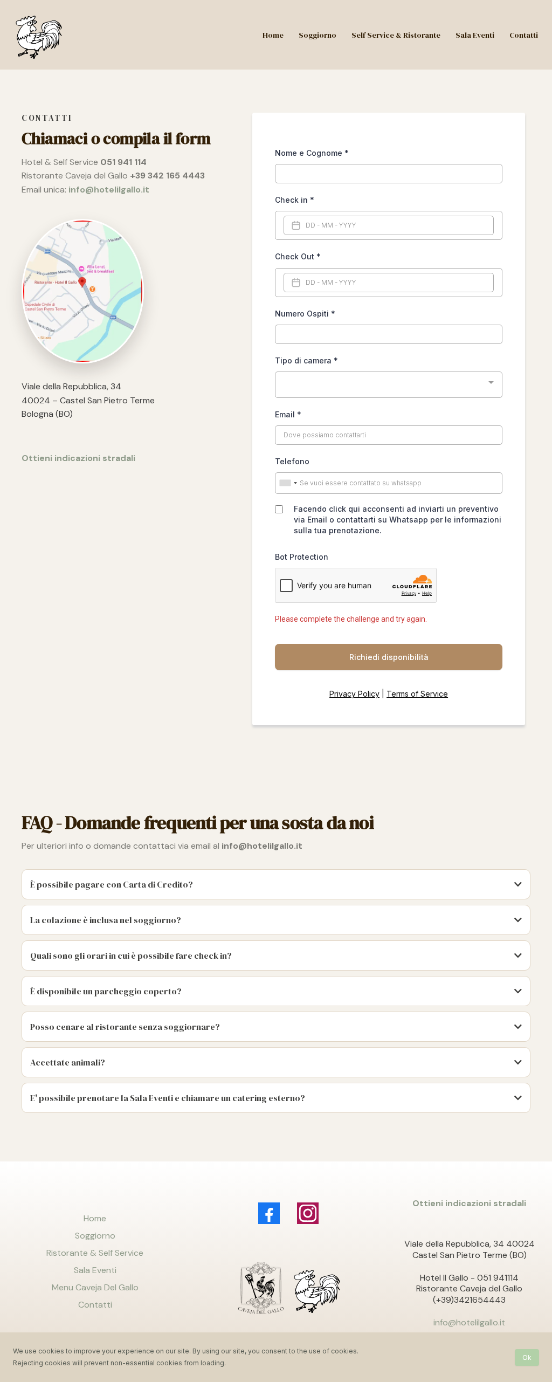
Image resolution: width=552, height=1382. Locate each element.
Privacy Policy (354, 693)
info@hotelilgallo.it (469, 1322)
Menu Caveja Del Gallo (95, 1287)
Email (288, 414)
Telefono (292, 461)
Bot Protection (301, 556)
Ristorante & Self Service (94, 1253)
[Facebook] (269, 1213)
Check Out (298, 256)
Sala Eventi (95, 1270)
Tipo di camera (306, 360)
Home (95, 1218)
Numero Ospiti (305, 313)
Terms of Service (417, 693)
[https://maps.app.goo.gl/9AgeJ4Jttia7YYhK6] (123, 291)
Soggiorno (95, 1235)
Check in (294, 199)
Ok (527, 1357)
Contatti (95, 1304)
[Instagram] (307, 1213)
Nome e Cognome (312, 152)
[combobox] (388, 385)
